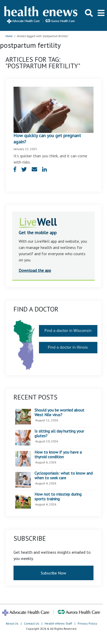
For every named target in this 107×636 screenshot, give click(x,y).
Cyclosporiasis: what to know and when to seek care (64, 475)
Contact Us (31, 623)
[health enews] (41, 15)
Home (9, 36)
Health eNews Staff (58, 623)
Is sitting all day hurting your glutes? (59, 433)
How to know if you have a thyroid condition (58, 454)
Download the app (35, 270)
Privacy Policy (87, 623)
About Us (12, 623)
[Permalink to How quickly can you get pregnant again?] (54, 109)
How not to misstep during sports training (58, 496)
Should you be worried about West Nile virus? (59, 412)
